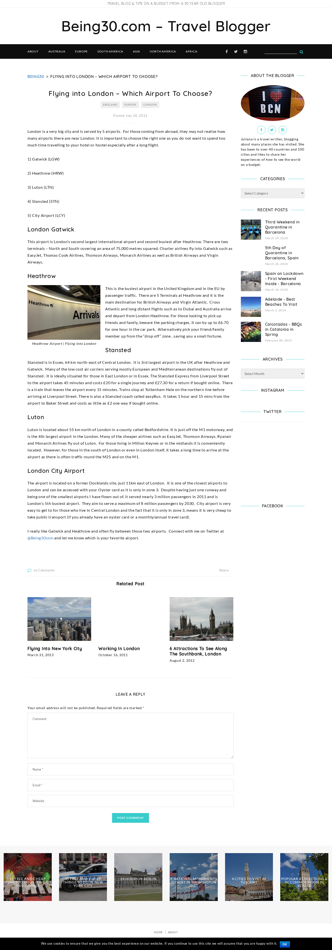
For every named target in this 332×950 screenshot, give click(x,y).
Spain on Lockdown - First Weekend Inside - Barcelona (284, 278)
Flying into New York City (54, 648)
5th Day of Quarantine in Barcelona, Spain (282, 252)
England (110, 104)
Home (158, 932)
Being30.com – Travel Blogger (166, 26)
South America (110, 51)
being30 (35, 76)
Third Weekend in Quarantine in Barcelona (282, 227)
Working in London (119, 648)
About (33, 51)
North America (163, 51)
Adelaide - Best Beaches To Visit (281, 302)
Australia (56, 51)
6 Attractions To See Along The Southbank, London (198, 651)
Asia (136, 51)
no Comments (44, 570)
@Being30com (40, 537)
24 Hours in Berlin (138, 879)
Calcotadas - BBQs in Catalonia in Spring (283, 329)
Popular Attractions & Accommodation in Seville (304, 882)
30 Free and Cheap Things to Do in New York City (83, 882)
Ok (284, 944)
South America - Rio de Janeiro (27, 927)
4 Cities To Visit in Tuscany (249, 880)
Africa (191, 51)
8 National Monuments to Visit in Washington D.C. (193, 882)
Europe (81, 51)
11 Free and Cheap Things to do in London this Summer (27, 882)
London (150, 104)
